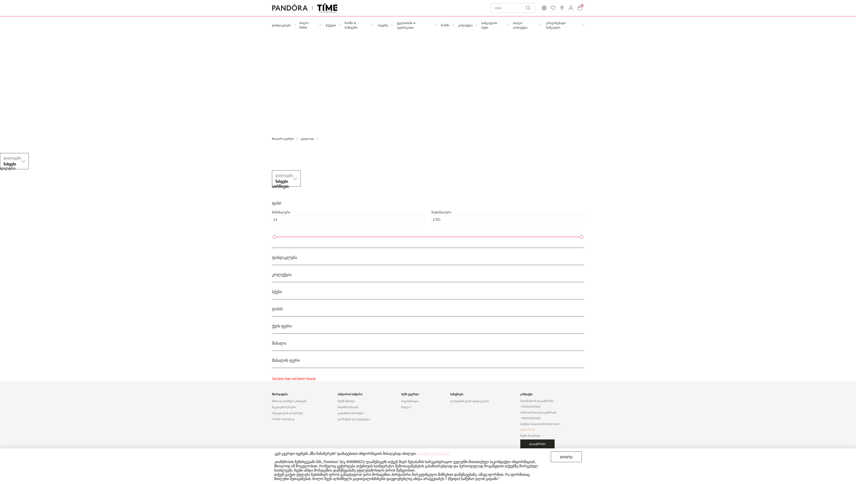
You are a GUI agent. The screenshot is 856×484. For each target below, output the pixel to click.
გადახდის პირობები (350, 413)
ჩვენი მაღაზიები (530, 435)
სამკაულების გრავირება (287, 413)
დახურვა (566, 457)
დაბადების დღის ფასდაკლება (469, 401)
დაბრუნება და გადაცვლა (354, 419)
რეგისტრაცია (410, 401)
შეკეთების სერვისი (284, 407)
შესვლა (406, 407)
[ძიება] (528, 8)
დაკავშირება (537, 443)
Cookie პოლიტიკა (283, 419)
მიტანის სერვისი (348, 407)
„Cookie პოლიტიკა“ (434, 453)
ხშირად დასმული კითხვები (289, 401)
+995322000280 (530, 406)
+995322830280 (530, 418)
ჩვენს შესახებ (346, 401)
